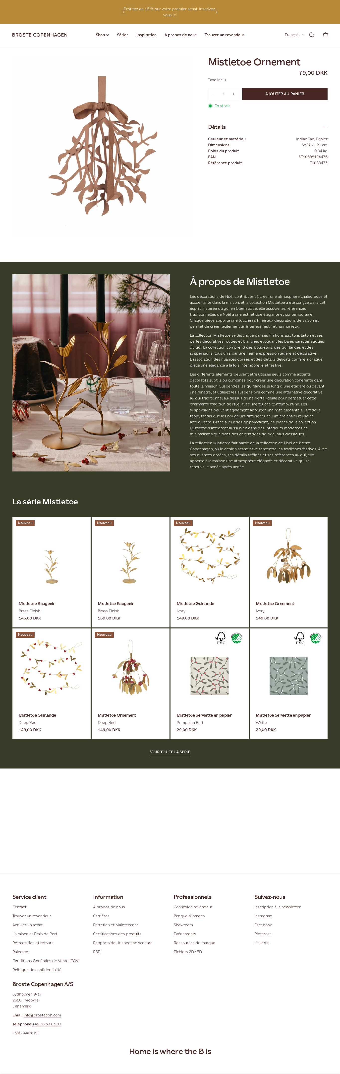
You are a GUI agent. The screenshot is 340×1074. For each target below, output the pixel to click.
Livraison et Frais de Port (34, 934)
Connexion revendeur (193, 907)
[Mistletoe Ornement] (289, 556)
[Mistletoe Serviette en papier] (209, 667)
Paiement (21, 952)
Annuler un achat (27, 925)
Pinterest (262, 934)
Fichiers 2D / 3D (188, 952)
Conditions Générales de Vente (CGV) (45, 961)
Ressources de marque (194, 943)
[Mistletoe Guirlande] (209, 556)
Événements (185, 934)
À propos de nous (109, 907)
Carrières (101, 916)
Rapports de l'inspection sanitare (123, 943)
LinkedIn (262, 943)
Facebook (263, 925)
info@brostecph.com (42, 1015)
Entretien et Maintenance (116, 925)
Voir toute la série (170, 752)
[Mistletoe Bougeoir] (51, 556)
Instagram (263, 916)
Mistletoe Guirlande (195, 603)
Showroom (183, 925)
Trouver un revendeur (31, 916)
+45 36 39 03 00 (46, 1024)
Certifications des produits (117, 934)
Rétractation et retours (33, 943)
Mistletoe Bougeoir (37, 603)
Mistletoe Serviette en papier (204, 715)
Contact (19, 907)
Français (292, 35)
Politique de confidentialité (36, 970)
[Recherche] (312, 35)
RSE (96, 952)
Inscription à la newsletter (277, 907)
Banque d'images (189, 916)
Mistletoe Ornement (275, 603)
